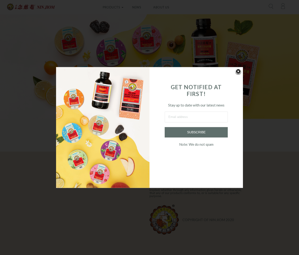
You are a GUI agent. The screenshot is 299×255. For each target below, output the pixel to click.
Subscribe (196, 132)
